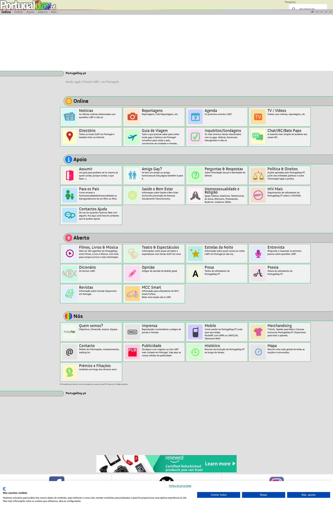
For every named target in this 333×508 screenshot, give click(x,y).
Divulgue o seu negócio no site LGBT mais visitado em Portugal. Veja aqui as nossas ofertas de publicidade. (161, 350)
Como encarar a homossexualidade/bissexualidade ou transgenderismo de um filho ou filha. (98, 193)
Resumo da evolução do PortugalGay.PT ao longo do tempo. (225, 349)
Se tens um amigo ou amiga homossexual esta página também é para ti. (162, 173)
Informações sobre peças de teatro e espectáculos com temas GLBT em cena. (161, 250)
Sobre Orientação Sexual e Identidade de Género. (225, 172)
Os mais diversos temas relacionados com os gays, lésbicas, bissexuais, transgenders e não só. (223, 135)
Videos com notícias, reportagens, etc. (286, 112)
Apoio (30, 12)
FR (326, 12)
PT (312, 12)
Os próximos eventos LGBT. (218, 112)
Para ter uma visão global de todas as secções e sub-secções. (286, 349)
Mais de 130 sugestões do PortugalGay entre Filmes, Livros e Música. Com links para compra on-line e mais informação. (99, 252)
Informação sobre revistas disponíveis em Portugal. (98, 290)
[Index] (29, 73)
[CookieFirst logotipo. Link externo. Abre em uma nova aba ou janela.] (4, 489)
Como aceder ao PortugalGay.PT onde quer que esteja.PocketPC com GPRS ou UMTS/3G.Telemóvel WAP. (223, 332)
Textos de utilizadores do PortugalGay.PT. (217, 270)
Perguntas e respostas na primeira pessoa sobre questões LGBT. (284, 250)
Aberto (43, 12)
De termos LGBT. (87, 269)
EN (317, 12)
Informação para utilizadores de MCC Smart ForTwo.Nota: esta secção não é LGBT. (160, 292)
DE (330, 12)
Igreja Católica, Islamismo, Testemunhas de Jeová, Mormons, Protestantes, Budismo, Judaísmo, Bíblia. (224, 195)
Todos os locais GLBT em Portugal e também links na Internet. (96, 134)
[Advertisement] (166, 43)
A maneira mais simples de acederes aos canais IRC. (287, 134)
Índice (6, 12)
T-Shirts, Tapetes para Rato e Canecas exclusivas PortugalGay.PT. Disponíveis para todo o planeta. (286, 330)
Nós (54, 12)
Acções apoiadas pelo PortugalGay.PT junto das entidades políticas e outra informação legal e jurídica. (286, 173)
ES (322, 12)
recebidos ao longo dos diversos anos (98, 367)
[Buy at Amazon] (166, 472)
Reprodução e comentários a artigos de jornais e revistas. (161, 329)
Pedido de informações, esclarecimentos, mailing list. (99, 349)
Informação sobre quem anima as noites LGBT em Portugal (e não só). (225, 250)
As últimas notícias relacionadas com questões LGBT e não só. (97, 114)
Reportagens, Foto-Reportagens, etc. (160, 112)
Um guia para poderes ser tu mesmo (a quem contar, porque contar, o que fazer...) (98, 173)
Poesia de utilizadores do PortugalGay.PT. (280, 270)
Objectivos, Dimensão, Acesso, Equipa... (99, 327)
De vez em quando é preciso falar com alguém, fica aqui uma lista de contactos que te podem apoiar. (99, 213)
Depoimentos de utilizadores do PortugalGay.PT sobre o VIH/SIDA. (284, 192)
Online (18, 12)
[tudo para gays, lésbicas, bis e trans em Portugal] (38, 5)
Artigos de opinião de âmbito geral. (159, 269)
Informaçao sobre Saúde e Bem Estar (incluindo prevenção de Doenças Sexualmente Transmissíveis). (160, 193)
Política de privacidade (180, 486)
